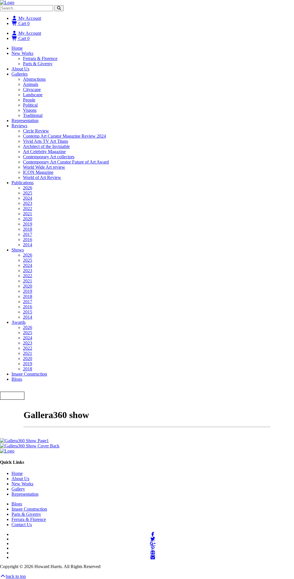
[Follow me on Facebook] (152, 534)
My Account (29, 18)
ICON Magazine (38, 172)
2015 (27, 311)
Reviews (19, 125)
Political (30, 105)
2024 (27, 198)
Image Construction (29, 374)
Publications (22, 182)
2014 (27, 244)
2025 (27, 193)
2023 (27, 203)
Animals (30, 84)
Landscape (32, 94)
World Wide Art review (44, 167)
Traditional (32, 115)
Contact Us (21, 524)
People (29, 99)
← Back (12, 395)
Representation (24, 120)
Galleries (19, 74)
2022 (27, 208)
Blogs (16, 379)
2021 (27, 213)
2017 (27, 234)
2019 (27, 224)
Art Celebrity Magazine (44, 151)
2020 (27, 218)
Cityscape (32, 89)
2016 (27, 239)
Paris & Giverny (38, 63)
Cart (23, 23)
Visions (29, 110)
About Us (20, 68)
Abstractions (34, 79)
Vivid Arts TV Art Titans (45, 141)
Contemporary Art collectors (48, 156)
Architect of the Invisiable (46, 146)
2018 (27, 229)
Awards (18, 322)
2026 (27, 187)
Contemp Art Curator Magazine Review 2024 (64, 136)
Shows (17, 249)
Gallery (18, 488)
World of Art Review (42, 177)
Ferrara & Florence (40, 58)
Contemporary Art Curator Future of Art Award (66, 161)
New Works (22, 53)
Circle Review (36, 130)
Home (17, 48)
